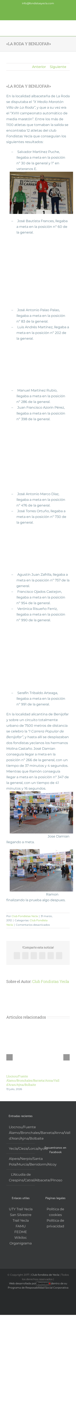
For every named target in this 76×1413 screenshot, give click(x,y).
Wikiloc (20, 1238)
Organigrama (21, 1243)
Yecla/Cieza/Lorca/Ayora (21, 1149)
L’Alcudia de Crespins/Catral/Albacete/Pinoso (21, 1177)
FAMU (21, 1226)
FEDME (20, 1232)
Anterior (39, 67)
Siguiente (58, 67)
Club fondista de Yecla (45, 1274)
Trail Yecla (21, 1220)
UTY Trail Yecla (21, 1209)
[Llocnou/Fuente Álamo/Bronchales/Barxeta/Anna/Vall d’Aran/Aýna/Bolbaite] (38, 1026)
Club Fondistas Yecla (25, 916)
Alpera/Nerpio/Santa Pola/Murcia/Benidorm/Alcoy (21, 1161)
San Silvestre (20, 1215)
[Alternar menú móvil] (68, 28)
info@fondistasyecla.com (38, 3)
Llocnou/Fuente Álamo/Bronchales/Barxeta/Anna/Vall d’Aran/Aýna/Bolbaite (32, 1080)
